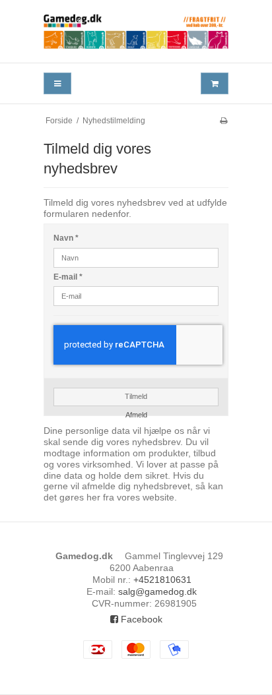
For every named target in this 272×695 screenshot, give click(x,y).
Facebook (140, 619)
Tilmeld (136, 396)
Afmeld (136, 415)
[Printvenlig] (223, 120)
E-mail (68, 277)
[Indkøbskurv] (214, 83)
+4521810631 (162, 579)
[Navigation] (57, 83)
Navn (66, 238)
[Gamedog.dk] (136, 31)
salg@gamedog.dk (157, 591)
